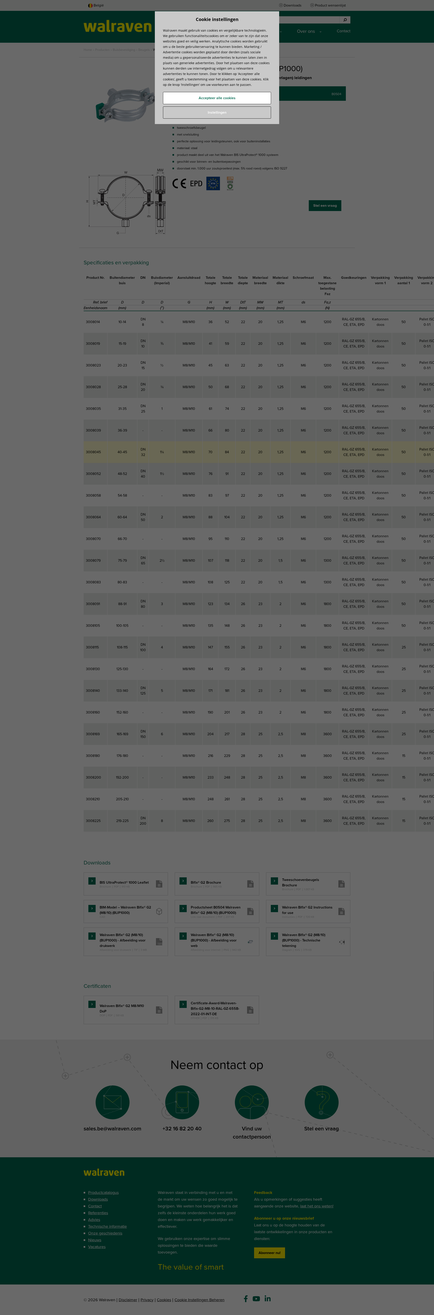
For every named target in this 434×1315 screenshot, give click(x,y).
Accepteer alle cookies (217, 98)
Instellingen (217, 112)
